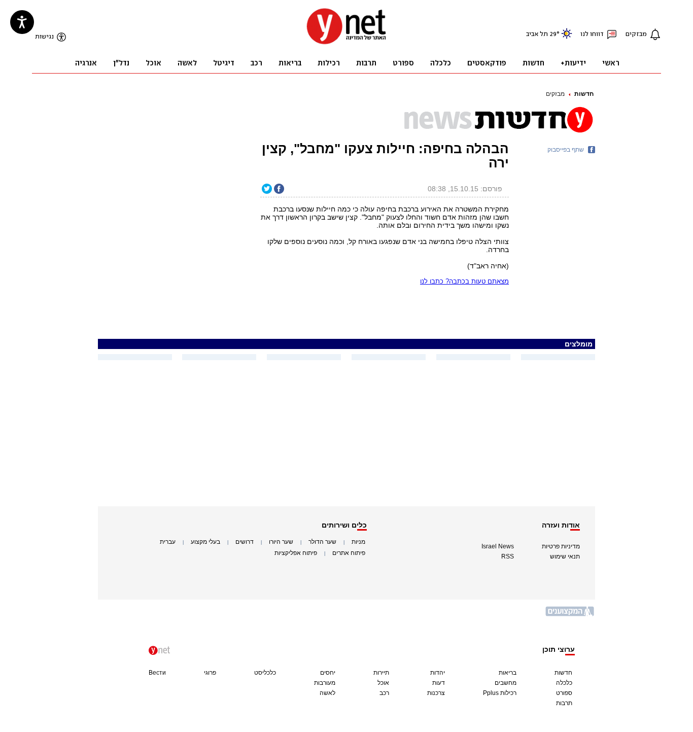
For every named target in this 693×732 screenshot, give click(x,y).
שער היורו (281, 541)
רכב (384, 692)
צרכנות (436, 692)
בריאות (507, 672)
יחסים (327, 672)
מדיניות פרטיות (561, 546)
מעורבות (324, 682)
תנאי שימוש (565, 556)
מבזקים (555, 93)
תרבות (564, 703)
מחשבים (505, 682)
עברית (168, 541)
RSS (507, 556)
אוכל (383, 682)
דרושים (244, 541)
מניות (358, 541)
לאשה (327, 692)
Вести (157, 672)
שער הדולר (322, 541)
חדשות (584, 93)
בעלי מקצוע (205, 541)
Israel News (497, 546)
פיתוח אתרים (348, 552)
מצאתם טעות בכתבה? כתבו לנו (464, 281)
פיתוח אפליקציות (295, 552)
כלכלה (564, 682)
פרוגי (210, 672)
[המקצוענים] (570, 615)
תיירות (381, 672)
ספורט (564, 692)
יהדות (437, 672)
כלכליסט (265, 672)
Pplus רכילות (499, 692)
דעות (438, 682)
